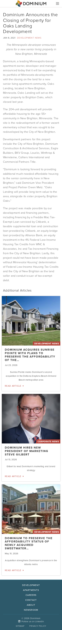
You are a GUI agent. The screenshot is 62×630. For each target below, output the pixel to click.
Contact (31, 600)
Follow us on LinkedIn (33, 621)
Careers (31, 595)
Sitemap (20, 626)
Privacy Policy (37, 626)
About (31, 605)
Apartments (31, 590)
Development (31, 585)
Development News (29, 38)
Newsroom (31, 610)
